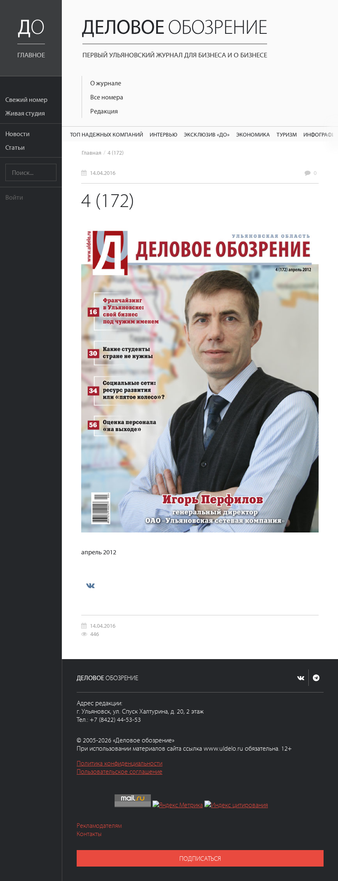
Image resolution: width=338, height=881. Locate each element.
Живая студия (25, 113)
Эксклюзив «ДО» (207, 134)
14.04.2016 (102, 173)
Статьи (15, 147)
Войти (14, 197)
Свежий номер (26, 99)
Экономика (253, 134)
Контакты (89, 833)
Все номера (106, 97)
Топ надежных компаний (106, 134)
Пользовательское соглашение (119, 771)
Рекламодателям (99, 825)
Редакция (104, 111)
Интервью (163, 134)
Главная (91, 152)
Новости (17, 134)
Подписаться (200, 858)
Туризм (287, 134)
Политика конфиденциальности (119, 763)
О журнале (105, 83)
